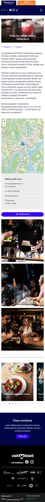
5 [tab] (22, 403)
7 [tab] (29, 403)
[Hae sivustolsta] (2, 10)
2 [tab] (13, 403)
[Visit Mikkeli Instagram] (14, 10)
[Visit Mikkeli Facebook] (10, 10)
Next (41, 382)
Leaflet (29, 172)
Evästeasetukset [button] (13, 500)
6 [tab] (26, 403)
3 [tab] (16, 403)
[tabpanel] (17, 382)
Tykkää (18, 47)
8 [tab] (32, 403)
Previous (4, 382)
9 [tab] (36, 403)
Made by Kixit (30, 499)
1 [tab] (9, 403)
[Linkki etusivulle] (22, 457)
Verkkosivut (24, 214)
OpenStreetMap (38, 172)
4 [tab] (19, 403)
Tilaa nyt (22, 436)
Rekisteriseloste (6, 496)
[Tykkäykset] (5, 10)
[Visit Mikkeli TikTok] (17, 10)
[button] (22, 143)
